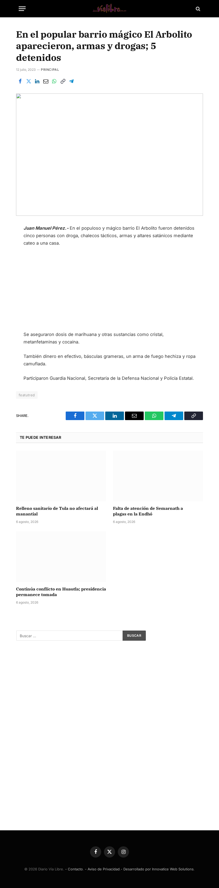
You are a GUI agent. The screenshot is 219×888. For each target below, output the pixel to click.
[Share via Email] (46, 81)
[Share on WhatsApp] (54, 81)
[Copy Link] (63, 81)
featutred (27, 395)
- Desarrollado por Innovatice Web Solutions (157, 869)
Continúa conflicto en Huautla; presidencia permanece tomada (61, 591)
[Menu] (22, 9)
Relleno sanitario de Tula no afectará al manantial (57, 511)
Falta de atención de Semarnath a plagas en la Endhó (148, 511)
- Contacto (74, 869)
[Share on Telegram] (71, 81)
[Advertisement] (110, 291)
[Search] (197, 9)
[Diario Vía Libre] (109, 8)
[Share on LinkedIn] (37, 81)
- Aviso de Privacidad (102, 869)
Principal (50, 70)
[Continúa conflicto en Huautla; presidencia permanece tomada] (61, 556)
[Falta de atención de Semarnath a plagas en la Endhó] (158, 476)
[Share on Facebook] (20, 81)
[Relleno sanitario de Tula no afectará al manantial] (61, 476)
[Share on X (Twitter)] (29, 81)
